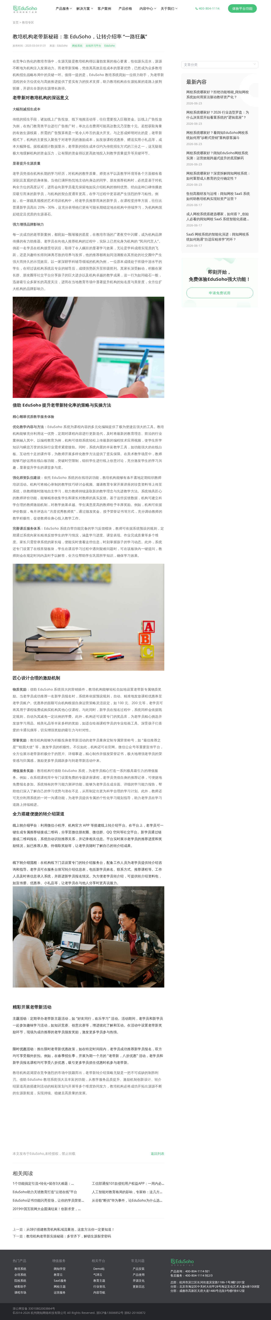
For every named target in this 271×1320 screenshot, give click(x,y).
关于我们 (168, 8)
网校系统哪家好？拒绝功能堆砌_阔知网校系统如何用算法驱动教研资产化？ (217, 94)
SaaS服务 (60, 1280)
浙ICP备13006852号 (109, 1313)
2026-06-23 (194, 103)
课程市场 (20, 1292)
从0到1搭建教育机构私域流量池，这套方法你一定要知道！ (70, 1229)
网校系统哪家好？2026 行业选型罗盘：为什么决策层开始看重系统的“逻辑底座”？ (217, 115)
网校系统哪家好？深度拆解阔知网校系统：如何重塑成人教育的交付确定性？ (218, 176)
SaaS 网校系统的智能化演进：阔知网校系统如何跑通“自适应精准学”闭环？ (217, 237)
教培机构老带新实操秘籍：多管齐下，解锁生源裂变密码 (68, 1236)
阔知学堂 (60, 1269)
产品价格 (125, 8)
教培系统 (20, 1269)
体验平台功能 (242, 8)
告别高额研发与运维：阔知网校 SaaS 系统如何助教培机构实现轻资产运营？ (218, 196)
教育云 (58, 1275)
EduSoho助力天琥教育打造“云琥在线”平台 (45, 1192)
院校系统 (20, 1280)
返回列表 (157, 1153)
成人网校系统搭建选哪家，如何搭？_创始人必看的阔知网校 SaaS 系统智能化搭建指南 (218, 217)
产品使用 (139, 1275)
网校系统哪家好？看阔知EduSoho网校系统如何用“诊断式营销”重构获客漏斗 (217, 135)
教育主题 (99, 1280)
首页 (16, 22)
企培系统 (20, 1275)
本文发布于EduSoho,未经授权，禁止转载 (44, 1153)
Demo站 (99, 1269)
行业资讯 (99, 1286)
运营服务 (60, 1292)
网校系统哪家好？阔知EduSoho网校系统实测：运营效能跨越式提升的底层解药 (217, 155)
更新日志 (139, 1286)
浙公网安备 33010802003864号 (34, 1308)
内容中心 (147, 8)
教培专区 (28, 22)
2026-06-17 (194, 205)
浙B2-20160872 (134, 1313)
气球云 (97, 1275)
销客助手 (20, 1286)
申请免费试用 (220, 293)
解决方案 (83, 8)
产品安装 (139, 1269)
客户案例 (104, 8)
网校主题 (60, 1286)
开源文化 (139, 1280)
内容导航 (99, 1292)
